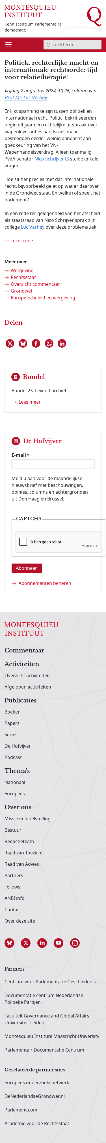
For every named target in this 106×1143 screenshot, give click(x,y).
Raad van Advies (22, 864)
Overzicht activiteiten (27, 675)
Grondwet (22, 291)
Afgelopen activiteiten (28, 687)
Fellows (12, 887)
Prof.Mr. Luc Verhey (26, 97)
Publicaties (20, 700)
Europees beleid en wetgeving (43, 298)
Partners (14, 875)
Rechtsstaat (23, 277)
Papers (12, 723)
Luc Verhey (32, 227)
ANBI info (15, 898)
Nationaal (15, 782)
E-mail (19, 455)
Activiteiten (22, 664)
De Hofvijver (18, 746)
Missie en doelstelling (28, 818)
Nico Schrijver (49, 159)
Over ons (18, 807)
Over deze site (20, 921)
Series (11, 734)
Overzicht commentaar (35, 284)
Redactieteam (19, 841)
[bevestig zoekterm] (48, 45)
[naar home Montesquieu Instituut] (30, 11)
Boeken (13, 712)
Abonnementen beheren (45, 583)
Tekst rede (22, 240)
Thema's (17, 771)
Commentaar (24, 650)
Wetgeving (22, 270)
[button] (13, 943)
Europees (15, 793)
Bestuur (13, 830)
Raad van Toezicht (24, 853)
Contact (13, 909)
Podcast (13, 757)
